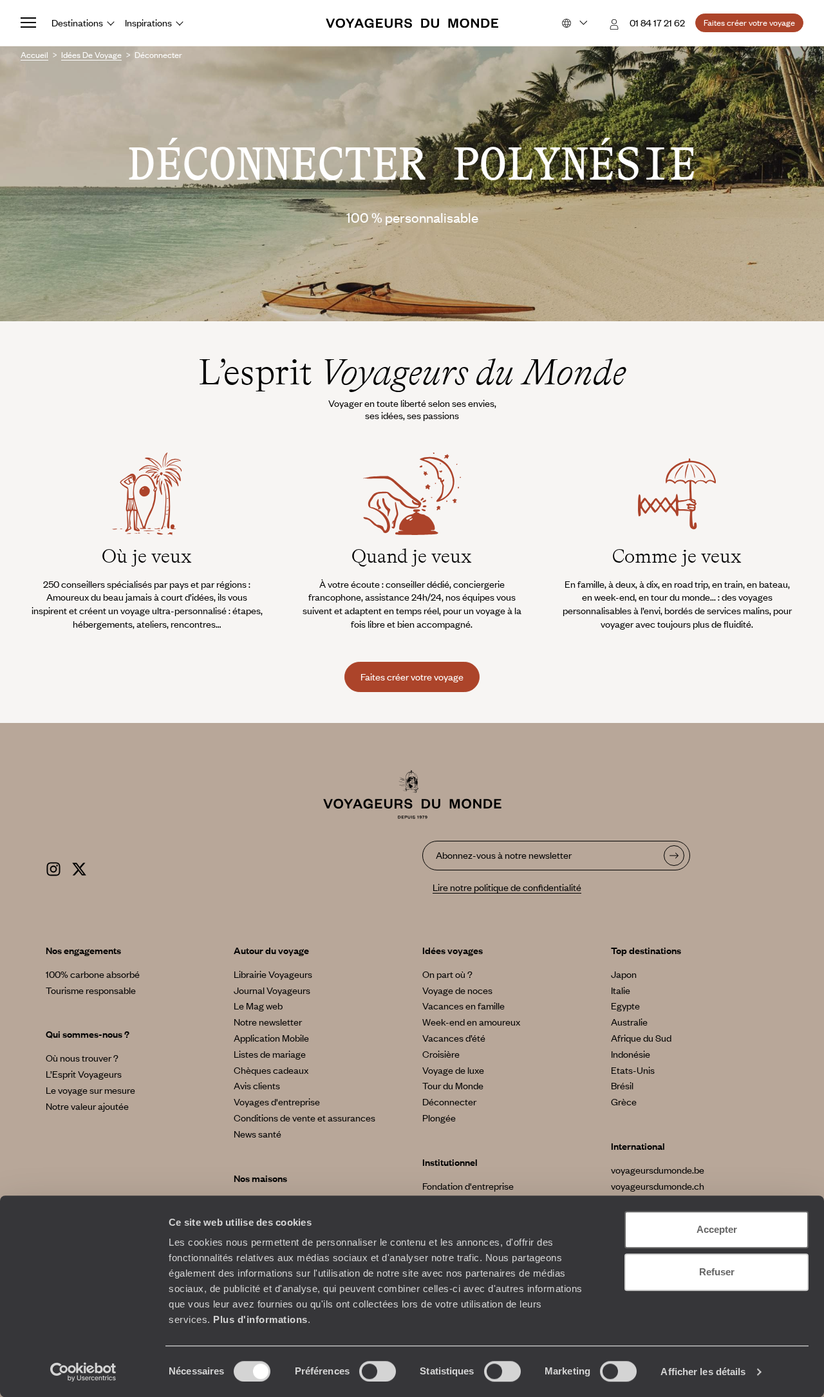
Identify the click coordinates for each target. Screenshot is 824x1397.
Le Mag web (258, 1005)
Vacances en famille (463, 1005)
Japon (624, 974)
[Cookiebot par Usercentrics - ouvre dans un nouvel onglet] (83, 1372)
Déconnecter (449, 1101)
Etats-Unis (633, 1070)
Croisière (441, 1053)
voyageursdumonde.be (657, 1169)
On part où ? (447, 974)
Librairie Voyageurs (273, 974)
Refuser (717, 1271)
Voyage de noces (457, 990)
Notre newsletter (268, 1021)
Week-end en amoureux (471, 1021)
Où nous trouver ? (82, 1057)
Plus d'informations (260, 1319)
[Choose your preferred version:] (573, 23)
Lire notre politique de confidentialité (507, 887)
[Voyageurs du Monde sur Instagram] (53, 867)
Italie (620, 990)
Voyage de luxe (453, 1070)
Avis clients (257, 1085)
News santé (257, 1133)
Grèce (624, 1101)
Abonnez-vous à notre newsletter (504, 855)
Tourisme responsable (91, 990)
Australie (629, 1021)
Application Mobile (271, 1037)
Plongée (439, 1117)
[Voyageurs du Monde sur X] (79, 867)
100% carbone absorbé (93, 974)
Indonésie (630, 1053)
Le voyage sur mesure (90, 1089)
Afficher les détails (702, 1371)
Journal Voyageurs (272, 990)
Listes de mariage (270, 1053)
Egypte (625, 1005)
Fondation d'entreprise (468, 1185)
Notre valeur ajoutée (87, 1106)
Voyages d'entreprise (277, 1101)
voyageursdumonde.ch (657, 1185)
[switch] (377, 1371)
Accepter (717, 1229)
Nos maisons (260, 1178)
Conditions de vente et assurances (304, 1117)
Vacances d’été (453, 1037)
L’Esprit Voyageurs (84, 1073)
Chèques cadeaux (271, 1070)
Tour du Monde (452, 1085)
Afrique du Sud (641, 1037)
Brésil (622, 1085)
